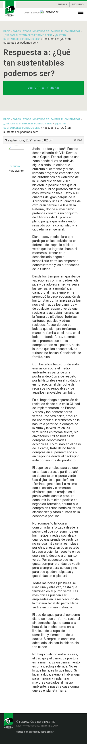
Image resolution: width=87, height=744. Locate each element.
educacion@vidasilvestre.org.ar (35, 731)
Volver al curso (44, 88)
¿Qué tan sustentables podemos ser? (27, 35)
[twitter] (36, 740)
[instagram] (24, 740)
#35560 (78, 140)
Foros (17, 31)
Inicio (6, 31)
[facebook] (16, 740)
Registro (78, 4)
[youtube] (43, 740)
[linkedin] (30, 740)
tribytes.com (49, 725)
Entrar (62, 4)
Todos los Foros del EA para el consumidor (52, 31)
